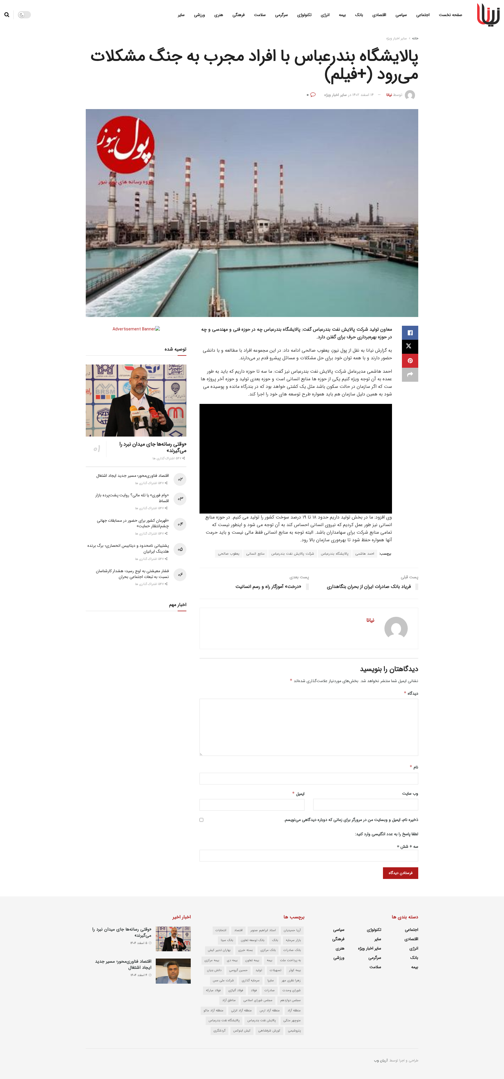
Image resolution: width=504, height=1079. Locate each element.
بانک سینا (227, 940)
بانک (359, 15)
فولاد (254, 990)
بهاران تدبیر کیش (219, 950)
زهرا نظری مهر (291, 980)
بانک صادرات (292, 950)
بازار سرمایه (293, 940)
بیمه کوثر (295, 970)
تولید (259, 970)
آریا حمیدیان (292, 930)
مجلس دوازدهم (290, 1000)
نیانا (389, 95)
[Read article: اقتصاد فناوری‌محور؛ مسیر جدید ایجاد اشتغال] (173, 971)
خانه (415, 38)
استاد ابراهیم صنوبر (263, 930)
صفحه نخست (450, 15)
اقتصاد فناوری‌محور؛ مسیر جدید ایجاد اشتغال (132, 475)
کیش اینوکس (242, 1030)
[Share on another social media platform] (410, 375)
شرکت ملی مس (223, 980)
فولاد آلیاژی (235, 990)
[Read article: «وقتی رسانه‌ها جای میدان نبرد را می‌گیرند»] (136, 401)
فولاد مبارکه (213, 990)
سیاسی (401, 15)
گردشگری (219, 1030)
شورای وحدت (292, 990)
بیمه (342, 15)
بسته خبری (245, 950)
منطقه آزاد (294, 1010)
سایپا (270, 980)
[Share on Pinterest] (410, 361)
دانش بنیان (214, 970)
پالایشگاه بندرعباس (335, 553)
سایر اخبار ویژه (396, 38)
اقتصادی (379, 15)
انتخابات (221, 930)
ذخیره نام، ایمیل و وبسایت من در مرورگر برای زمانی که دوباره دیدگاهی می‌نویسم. (351, 820)
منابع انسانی (255, 553)
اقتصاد (238, 930)
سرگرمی (281, 15)
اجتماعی (423, 15)
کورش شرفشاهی (269, 1030)
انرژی (325, 15)
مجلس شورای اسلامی (258, 1000)
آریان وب (381, 1060)
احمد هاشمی (364, 553)
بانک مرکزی (268, 950)
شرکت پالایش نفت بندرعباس (292, 553)
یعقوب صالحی (228, 553)
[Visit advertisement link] (136, 329)
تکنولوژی (304, 15)
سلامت (260, 15)
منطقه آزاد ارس (270, 1010)
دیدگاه (411, 693)
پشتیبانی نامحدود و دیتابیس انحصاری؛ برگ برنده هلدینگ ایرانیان (128, 548)
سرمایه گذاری (251, 980)
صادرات (270, 990)
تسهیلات (275, 970)
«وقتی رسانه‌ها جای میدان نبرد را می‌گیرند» (152, 447)
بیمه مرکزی (211, 960)
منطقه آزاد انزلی (241, 1010)
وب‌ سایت (410, 793)
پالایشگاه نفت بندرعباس (224, 1020)
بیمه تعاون (252, 960)
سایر (181, 15)
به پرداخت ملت (290, 960)
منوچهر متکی (292, 1020)
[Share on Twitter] (410, 347)
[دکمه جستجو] (6, 15)
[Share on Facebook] (410, 333)
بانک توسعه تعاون (252, 940)
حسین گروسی (238, 970)
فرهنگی (238, 15)
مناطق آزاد (229, 1000)
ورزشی (199, 15)
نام (414, 767)
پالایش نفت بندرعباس (261, 1020)
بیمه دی (232, 960)
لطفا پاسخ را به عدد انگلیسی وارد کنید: (386, 834)
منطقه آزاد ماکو (213, 1010)
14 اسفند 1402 (363, 95)
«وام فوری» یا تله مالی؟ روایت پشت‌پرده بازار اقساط (132, 498)
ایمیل (298, 794)
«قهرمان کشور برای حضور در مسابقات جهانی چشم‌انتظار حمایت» (133, 523)
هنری (218, 15)
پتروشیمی (294, 1030)
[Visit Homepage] (488, 15)
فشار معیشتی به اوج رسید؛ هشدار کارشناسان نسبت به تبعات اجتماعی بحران (132, 574)
